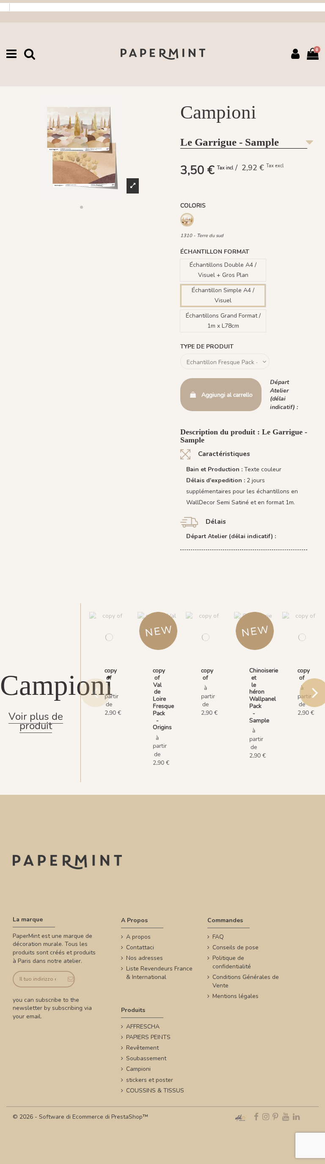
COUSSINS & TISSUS (155, 1091)
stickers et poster (149, 1080)
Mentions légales (235, 996)
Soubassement (146, 1058)
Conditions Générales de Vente (245, 981)
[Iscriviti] (68, 979)
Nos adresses (144, 958)
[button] (81, 207)
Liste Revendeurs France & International (159, 973)
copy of (111, 674)
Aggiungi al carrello (227, 395)
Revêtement (142, 1048)
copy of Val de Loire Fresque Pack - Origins (163, 698)
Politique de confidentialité (231, 962)
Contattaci (140, 947)
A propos (138, 937)
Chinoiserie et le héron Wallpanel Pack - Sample (263, 695)
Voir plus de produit (35, 721)
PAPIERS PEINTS (148, 1037)
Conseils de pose (235, 947)
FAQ (218, 937)
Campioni (138, 1069)
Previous (95, 692)
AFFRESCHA (143, 1027)
